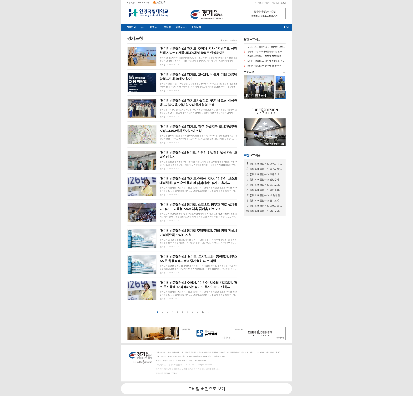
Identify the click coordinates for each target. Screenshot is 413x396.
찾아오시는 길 (173, 352)
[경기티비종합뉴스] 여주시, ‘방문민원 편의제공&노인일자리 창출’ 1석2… (266, 61)
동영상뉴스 (181, 27)
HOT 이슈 (252, 155)
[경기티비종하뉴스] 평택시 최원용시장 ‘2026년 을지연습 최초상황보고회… (266, 205)
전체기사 (131, 27)
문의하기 (270, 352)
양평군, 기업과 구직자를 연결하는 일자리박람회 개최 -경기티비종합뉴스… (266, 51)
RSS (278, 352)
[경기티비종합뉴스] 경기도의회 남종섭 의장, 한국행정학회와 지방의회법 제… (266, 211)
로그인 (283, 3)
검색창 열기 (287, 27)
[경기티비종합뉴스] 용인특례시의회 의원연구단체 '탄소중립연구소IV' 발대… (266, 190)
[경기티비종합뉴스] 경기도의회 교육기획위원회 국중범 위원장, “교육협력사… (266, 184)
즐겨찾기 (132, 3)
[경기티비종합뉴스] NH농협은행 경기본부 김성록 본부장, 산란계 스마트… (266, 195)
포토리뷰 (249, 72)
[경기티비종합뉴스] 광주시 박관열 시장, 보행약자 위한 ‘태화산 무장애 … (266, 169)
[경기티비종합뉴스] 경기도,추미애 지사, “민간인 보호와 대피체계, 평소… (266, 200)
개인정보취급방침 (188, 352)
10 (203, 311)
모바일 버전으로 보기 (206, 388)
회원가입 (275, 3)
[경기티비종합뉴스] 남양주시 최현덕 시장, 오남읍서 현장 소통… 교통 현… (266, 179)
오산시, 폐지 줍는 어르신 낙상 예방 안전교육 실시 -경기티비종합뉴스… (266, 47)
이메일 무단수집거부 (235, 352)
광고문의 (250, 352)
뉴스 (143, 27)
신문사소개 (160, 352)
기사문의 (266, 3)
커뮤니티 (196, 27)
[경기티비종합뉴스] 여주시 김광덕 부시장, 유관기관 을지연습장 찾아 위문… (266, 163)
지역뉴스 (154, 27)
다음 (208, 312)
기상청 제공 (159, 3)
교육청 (167, 27)
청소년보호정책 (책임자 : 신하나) (212, 352)
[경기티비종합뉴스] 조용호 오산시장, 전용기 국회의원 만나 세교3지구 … (266, 174)
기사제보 (258, 3)
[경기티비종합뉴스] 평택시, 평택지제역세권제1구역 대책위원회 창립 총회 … (266, 56)
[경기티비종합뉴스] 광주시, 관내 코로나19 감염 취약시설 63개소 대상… (266, 65)
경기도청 (233, 40)
